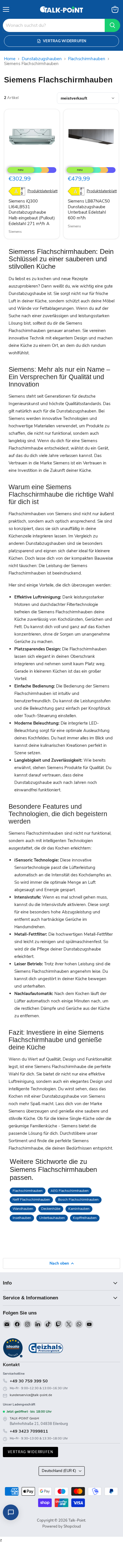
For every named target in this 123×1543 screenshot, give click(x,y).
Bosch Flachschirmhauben (78, 1199)
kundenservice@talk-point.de (31, 1395)
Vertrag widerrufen (30, 1452)
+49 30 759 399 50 (29, 1381)
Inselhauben (22, 1218)
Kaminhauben (79, 1208)
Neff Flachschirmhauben (31, 1199)
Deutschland (59, 1470)
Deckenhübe (50, 1208)
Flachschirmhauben (86, 58)
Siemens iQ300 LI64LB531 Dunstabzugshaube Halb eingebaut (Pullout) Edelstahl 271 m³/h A (32, 212)
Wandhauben (23, 1208)
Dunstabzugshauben (42, 58)
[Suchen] (112, 25)
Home (9, 58)
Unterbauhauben (52, 1218)
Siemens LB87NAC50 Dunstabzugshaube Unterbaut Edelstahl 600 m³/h (89, 209)
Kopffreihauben (85, 1218)
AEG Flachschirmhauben (70, 1190)
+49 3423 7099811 (29, 1431)
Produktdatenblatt (42, 191)
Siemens (15, 231)
